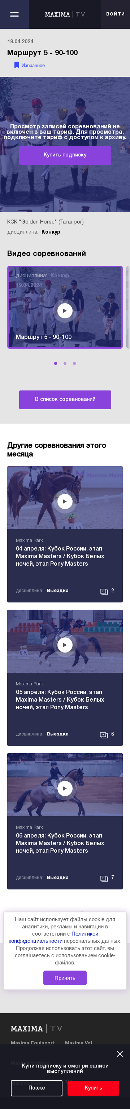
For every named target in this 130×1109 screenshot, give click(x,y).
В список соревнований (65, 399)
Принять (65, 978)
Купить (93, 1088)
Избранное (33, 65)
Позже (37, 1088)
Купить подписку (65, 155)
